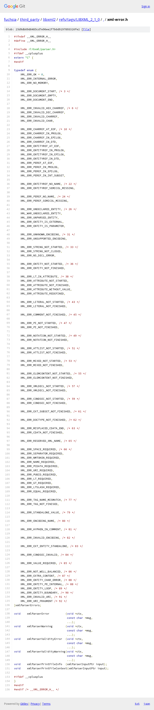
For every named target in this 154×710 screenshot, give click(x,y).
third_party (30, 19)
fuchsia (10, 19)
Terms (46, 704)
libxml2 (49, 19)
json (147, 703)
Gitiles (24, 704)
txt (137, 703)
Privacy (35, 704)
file (86, 29)
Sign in (146, 6)
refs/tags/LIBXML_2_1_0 (79, 19)
